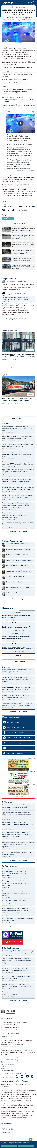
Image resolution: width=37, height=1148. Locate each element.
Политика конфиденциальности (21, 1144)
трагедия (30, 350)
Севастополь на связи (12, 717)
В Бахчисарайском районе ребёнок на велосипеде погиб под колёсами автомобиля (22, 236)
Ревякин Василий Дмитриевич (17, 566)
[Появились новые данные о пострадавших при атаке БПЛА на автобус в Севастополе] (18, 333)
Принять (25, 1146)
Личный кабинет (18, 661)
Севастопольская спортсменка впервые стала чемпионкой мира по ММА (17, 437)
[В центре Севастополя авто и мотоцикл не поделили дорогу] (6, 258)
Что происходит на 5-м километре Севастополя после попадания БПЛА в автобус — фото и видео (16, 505)
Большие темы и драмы (15, 743)
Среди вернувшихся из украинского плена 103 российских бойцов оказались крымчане (18, 472)
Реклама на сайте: (7, 1123)
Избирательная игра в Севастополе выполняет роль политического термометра (17, 647)
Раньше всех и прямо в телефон (18, 738)
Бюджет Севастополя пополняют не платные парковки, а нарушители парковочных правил (15, 515)
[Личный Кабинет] (29, 2)
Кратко (3, 1068)
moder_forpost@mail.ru (14, 1033)
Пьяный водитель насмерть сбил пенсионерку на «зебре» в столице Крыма (22, 244)
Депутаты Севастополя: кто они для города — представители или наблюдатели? (18, 626)
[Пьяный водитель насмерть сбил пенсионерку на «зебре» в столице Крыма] (6, 243)
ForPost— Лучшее (21, 1081)
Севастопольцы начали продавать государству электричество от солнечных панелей (17, 825)
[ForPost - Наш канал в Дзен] (35, 1077)
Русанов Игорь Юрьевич (15, 582)
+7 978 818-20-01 (7, 1129)
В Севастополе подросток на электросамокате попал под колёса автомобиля (23, 266)
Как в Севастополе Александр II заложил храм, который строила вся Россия (17, 496)
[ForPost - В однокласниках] (32, 1077)
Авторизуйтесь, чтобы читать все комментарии (18, 320)
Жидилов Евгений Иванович (16, 544)
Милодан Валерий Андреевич (17, 555)
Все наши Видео (13, 722)
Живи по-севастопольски (16, 748)
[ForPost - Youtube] (27, 1077)
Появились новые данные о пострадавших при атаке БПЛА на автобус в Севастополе (18, 355)
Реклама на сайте (7, 1019)
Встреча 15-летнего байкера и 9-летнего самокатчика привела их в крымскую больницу (22, 251)
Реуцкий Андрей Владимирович (18, 587)
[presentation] (5, 367)
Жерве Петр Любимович (15, 576)
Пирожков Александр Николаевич (18, 549)
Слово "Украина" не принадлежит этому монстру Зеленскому (16, 616)
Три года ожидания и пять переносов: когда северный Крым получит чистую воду (16, 815)
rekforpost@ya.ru (7, 1133)
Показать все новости (18, 531)
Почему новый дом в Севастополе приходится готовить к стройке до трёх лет (17, 428)
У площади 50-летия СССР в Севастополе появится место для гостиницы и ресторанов (17, 883)
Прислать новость (18, 418)
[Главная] (7, 3)
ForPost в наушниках (15, 753)
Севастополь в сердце (15, 733)
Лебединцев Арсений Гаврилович (18, 593)
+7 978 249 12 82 (6, 1037)
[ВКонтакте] (4, 210)
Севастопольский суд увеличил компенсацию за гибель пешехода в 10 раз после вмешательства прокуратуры (23, 229)
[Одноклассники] (8, 210)
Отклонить (9, 1146)
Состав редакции (7, 1070)
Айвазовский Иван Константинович (19, 560)
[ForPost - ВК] (22, 1077)
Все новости (5, 1062)
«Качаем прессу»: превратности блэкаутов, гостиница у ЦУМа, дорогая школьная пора (18, 488)
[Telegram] (13, 210)
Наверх (31, 1139)
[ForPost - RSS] (17, 1077)
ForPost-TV (5, 1066)
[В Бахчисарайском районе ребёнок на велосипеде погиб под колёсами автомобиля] (6, 235)
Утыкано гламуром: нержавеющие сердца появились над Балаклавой (16, 637)
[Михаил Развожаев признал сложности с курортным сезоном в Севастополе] (18, 377)
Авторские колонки (8, 1064)
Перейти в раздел (18, 599)
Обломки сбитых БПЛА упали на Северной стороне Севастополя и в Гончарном (17, 481)
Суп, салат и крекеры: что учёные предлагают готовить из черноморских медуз (16, 454)
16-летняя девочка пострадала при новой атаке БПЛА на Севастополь (17, 445)
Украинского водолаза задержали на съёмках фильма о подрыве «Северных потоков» (16, 680)
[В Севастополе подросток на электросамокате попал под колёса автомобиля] (6, 265)
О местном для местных (15, 727)
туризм (30, 394)
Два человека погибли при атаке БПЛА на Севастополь (17, 524)
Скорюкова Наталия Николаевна (18, 571)
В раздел (18, 655)
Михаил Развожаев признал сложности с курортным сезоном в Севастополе (17, 399)
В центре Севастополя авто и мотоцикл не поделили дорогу (21, 259)
